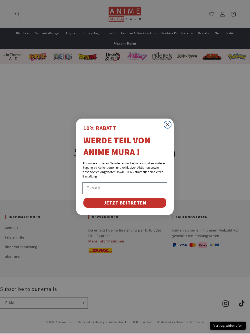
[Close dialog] (167, 124)
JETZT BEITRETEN (124, 203)
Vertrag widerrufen (227, 325)
